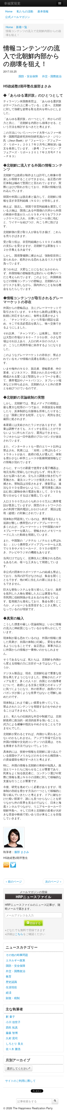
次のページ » (53, 881)
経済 (8, 992)
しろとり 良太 (14, 1043)
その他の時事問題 (17, 955)
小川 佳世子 (13, 1022)
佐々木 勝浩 (13, 1049)
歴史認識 (11, 982)
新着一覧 (21, 27)
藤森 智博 (12, 1033)
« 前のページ (14, 881)
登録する (35, 923)
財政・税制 (13, 998)
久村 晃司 (12, 1038)
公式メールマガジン (17, 17)
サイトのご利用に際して (20, 1081)
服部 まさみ (21, 852)
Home (8, 11)
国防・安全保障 (28, 76)
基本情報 (42, 11)
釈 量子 (10, 1016)
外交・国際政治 (51, 76)
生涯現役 (11, 987)
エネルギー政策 (15, 960)
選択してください (18, 1068)
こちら (19, 934)
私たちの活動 (25, 11)
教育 (8, 976)
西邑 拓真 (12, 1027)
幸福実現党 (12, 3)
